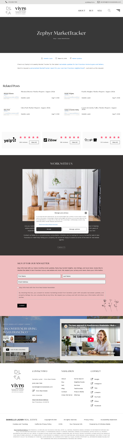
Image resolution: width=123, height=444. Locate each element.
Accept (49, 229)
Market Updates (77, 58)
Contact (64, 391)
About (81, 10)
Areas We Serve (67, 395)
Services (77, 385)
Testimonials (78, 388)
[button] (86, 213)
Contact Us (89, 2)
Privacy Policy (88, 419)
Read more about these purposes (48, 224)
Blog (54, 38)
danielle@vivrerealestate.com (42, 387)
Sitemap (77, 395)
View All (34, 142)
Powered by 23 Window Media (100, 424)
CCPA (60, 424)
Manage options (74, 229)
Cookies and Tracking (20, 424)
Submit (22, 305)
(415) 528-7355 (37, 383)
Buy (91, 10)
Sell (99, 10)
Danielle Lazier (48, 58)
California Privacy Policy (43, 424)
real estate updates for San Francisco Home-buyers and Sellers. (81, 64)
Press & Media (79, 391)
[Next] (34, 339)
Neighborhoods (79, 382)
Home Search (79, 379)
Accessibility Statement (109, 419)
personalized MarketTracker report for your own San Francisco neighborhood (57, 68)
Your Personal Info (76, 424)
